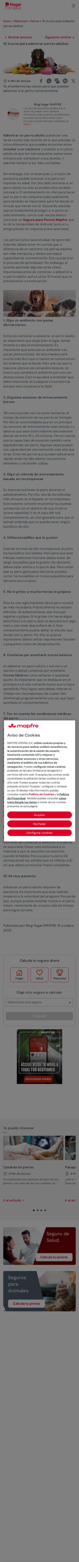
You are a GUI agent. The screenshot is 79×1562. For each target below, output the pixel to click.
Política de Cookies (41, 794)
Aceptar (39, 815)
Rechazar (39, 824)
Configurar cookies (40, 833)
